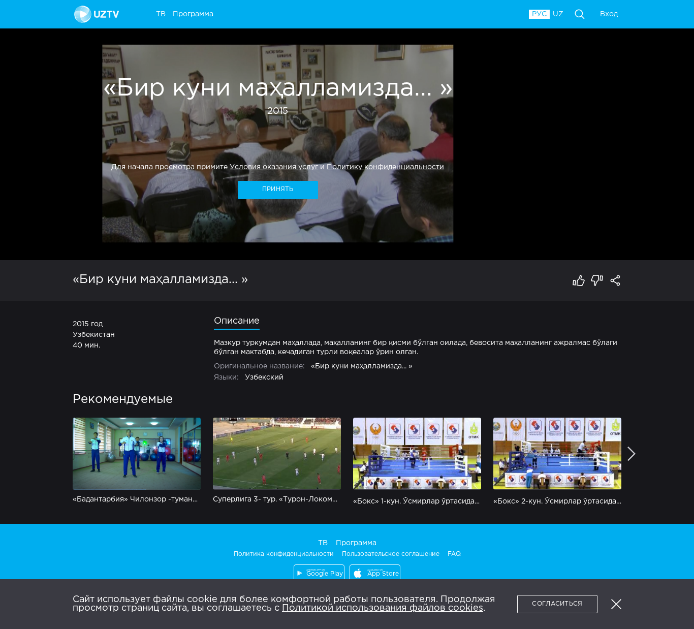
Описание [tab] (237, 321)
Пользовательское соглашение (390, 554)
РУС (539, 14)
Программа (356, 543)
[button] (616, 604)
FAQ (454, 554)
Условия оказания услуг (274, 167)
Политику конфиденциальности (385, 167)
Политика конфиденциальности (284, 554)
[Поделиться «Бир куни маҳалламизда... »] (615, 280)
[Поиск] (580, 14)
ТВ (323, 543)
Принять (278, 189)
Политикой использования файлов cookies (382, 608)
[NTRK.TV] (98, 14)
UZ (558, 14)
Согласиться (557, 604)
